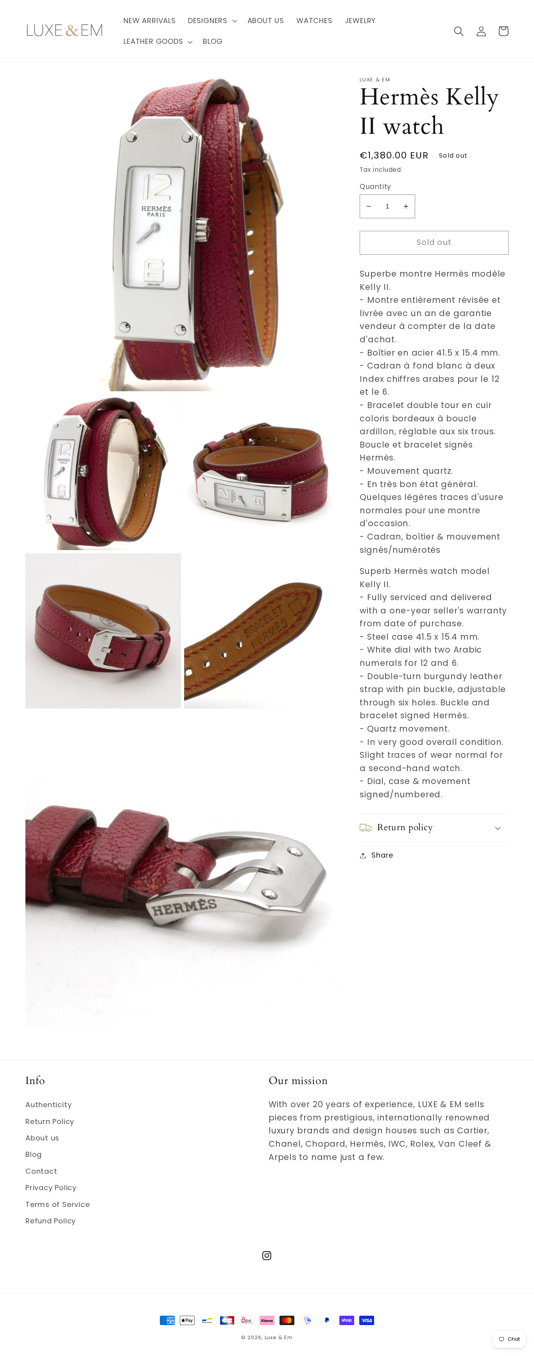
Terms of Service (57, 1204)
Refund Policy (50, 1221)
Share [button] (382, 855)
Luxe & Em (279, 1337)
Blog (33, 1154)
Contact (41, 1171)
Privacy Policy (51, 1187)
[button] (211, 20)
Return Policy (49, 1121)
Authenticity (48, 1105)
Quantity (375, 186)
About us (42, 1138)
